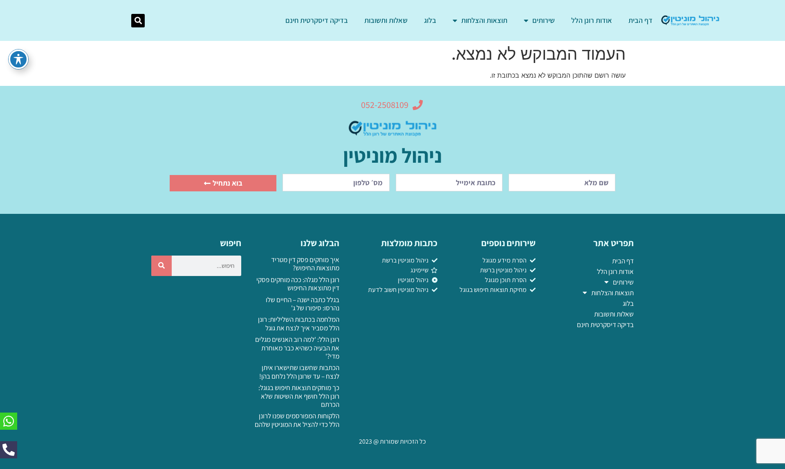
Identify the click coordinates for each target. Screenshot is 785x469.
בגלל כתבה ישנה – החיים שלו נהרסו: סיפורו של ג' (302, 303)
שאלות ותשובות (386, 20)
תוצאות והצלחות (484, 20)
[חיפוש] (161, 266)
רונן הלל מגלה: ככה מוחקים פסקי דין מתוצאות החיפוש (297, 283)
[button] (138, 20)
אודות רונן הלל (591, 20)
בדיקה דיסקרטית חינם (316, 20)
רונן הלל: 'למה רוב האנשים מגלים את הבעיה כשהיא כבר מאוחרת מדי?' (297, 348)
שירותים (543, 20)
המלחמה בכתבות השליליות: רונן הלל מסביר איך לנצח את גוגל (298, 323)
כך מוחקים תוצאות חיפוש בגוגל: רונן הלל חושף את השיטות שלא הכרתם (298, 396)
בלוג (430, 20)
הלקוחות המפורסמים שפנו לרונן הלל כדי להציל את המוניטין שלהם (297, 420)
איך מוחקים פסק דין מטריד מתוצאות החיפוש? (305, 263)
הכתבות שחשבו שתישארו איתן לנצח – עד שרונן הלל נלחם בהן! (299, 371)
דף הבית (640, 20)
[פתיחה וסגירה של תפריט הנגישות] (18, 59)
